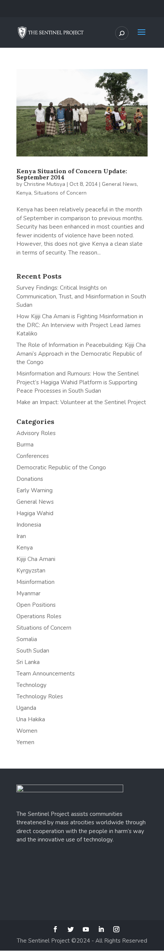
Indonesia (28, 525)
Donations (29, 479)
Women (26, 731)
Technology (31, 685)
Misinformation (35, 582)
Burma (25, 444)
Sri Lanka (28, 662)
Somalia (26, 639)
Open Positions (36, 605)
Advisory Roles (36, 433)
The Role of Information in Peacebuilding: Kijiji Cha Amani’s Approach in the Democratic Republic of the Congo (81, 353)
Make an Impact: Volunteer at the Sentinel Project (81, 402)
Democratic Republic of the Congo (61, 467)
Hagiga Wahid (34, 513)
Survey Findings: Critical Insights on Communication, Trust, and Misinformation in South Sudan (81, 296)
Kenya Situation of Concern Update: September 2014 (71, 174)
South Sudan (32, 650)
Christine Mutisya (44, 184)
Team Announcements (45, 673)
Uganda (26, 708)
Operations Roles (38, 616)
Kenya (23, 193)
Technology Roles (39, 696)
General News (119, 184)
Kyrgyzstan (30, 570)
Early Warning (34, 490)
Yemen (25, 742)
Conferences (32, 456)
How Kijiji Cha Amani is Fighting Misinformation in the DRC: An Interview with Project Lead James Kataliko (79, 325)
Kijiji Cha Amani (35, 559)
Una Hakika (30, 719)
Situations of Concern (60, 193)
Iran (21, 536)
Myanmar (28, 593)
